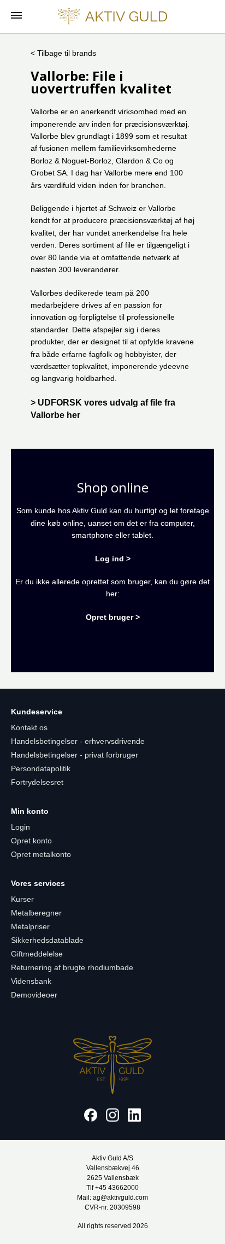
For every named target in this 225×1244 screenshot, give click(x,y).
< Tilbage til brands (63, 53)
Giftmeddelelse (37, 953)
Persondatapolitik (40, 768)
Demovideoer (34, 994)
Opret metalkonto (41, 854)
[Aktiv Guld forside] (112, 16)
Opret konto (31, 840)
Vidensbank (31, 981)
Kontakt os (29, 727)
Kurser (22, 899)
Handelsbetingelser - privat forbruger (74, 754)
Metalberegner (36, 912)
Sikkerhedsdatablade (47, 940)
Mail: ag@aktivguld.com (112, 1197)
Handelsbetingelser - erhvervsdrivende (78, 741)
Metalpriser (30, 926)
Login (20, 827)
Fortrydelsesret (37, 782)
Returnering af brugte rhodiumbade (72, 967)
